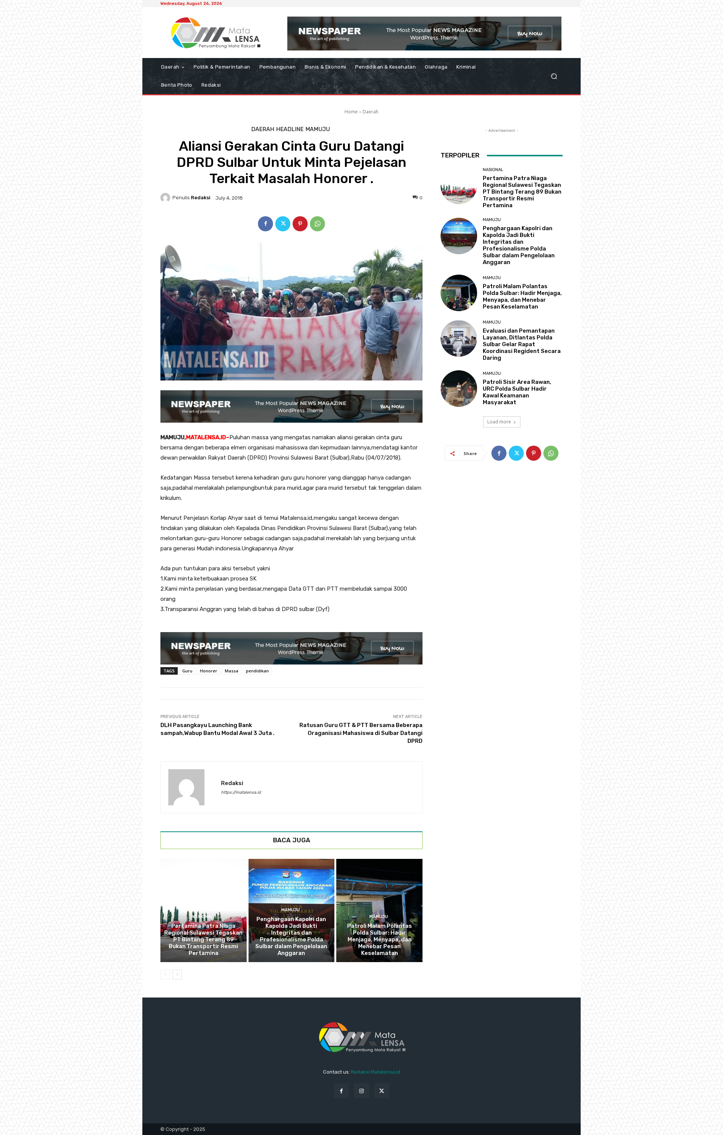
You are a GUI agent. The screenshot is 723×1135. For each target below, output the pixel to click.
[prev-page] (165, 974)
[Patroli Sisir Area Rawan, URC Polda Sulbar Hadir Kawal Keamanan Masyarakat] (459, 388)
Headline (290, 129)
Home (351, 111)
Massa (231, 671)
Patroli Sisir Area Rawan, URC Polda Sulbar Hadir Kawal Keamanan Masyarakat (517, 392)
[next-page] (177, 974)
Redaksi (200, 197)
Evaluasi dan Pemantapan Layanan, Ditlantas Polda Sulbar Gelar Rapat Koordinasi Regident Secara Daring (522, 344)
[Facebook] (265, 223)
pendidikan (257, 671)
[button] (554, 76)
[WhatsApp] (317, 223)
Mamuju (317, 129)
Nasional (202, 917)
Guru (187, 671)
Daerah (370, 111)
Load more (499, 422)
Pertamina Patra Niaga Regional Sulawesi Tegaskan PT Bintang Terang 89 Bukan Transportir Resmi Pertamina (203, 939)
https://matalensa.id (241, 792)
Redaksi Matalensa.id (375, 1072)
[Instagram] (361, 1090)
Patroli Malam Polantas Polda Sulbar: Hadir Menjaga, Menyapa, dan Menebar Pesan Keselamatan (379, 939)
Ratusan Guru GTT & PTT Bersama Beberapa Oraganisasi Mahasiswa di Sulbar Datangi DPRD (361, 733)
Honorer (208, 671)
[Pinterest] (300, 223)
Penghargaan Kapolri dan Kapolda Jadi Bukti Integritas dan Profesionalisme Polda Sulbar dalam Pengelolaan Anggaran (291, 936)
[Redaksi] (166, 198)
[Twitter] (282, 223)
